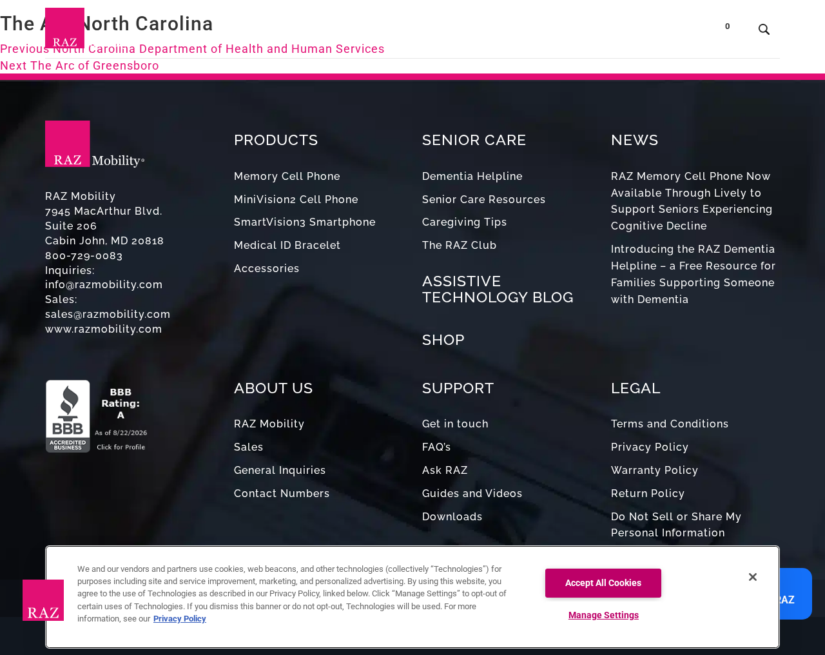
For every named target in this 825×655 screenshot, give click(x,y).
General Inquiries (280, 470)
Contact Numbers (282, 493)
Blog (437, 32)
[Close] (753, 577)
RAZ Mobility (269, 424)
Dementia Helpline (472, 176)
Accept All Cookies (603, 583)
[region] (412, 597)
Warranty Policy (655, 470)
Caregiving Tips (464, 222)
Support (488, 32)
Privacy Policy (650, 447)
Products (288, 32)
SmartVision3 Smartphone (305, 222)
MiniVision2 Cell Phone (296, 199)
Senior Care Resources (484, 199)
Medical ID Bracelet (287, 245)
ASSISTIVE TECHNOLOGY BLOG (498, 289)
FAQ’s (436, 447)
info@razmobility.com (104, 285)
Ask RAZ (445, 470)
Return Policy (648, 493)
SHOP (443, 339)
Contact (623, 32)
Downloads (452, 517)
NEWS (635, 139)
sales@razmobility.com (108, 314)
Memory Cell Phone (287, 176)
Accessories (267, 268)
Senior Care (369, 32)
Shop (676, 32)
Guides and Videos (472, 493)
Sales (249, 447)
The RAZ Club (459, 245)
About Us (553, 32)
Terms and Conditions (670, 424)
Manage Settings (603, 615)
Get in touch (455, 424)
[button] (43, 600)
